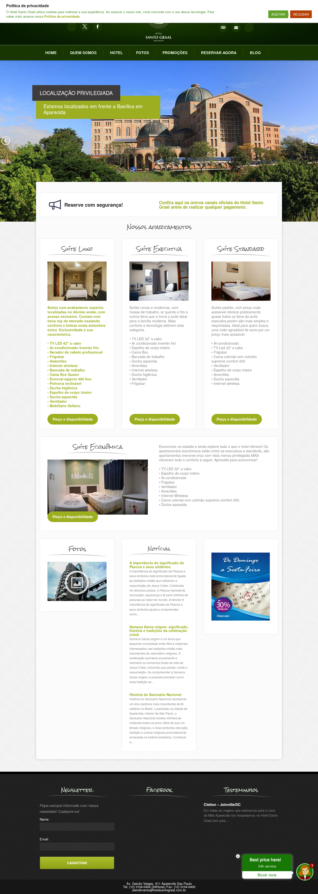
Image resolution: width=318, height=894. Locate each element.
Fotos (142, 52)
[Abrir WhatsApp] (12, 881)
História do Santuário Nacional (155, 694)
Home (51, 52)
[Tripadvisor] (223, 27)
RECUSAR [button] (301, 14)
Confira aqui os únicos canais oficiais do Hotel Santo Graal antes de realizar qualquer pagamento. (211, 204)
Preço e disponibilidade (73, 419)
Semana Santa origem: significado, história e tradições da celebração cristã (159, 630)
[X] (84, 26)
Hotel (116, 52)
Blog (255, 52)
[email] (236, 28)
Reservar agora (219, 52)
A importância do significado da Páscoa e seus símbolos (156, 565)
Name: (44, 819)
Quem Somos (83, 52)
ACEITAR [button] (278, 14)
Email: (44, 839)
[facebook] (97, 27)
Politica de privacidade (62, 16)
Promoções (175, 52)
